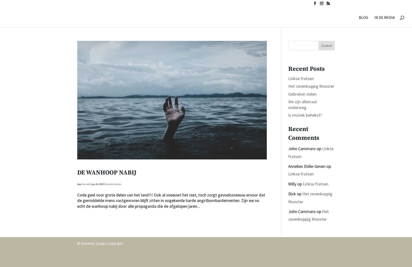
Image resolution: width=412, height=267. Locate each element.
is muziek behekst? (305, 115)
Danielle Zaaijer (113, 184)
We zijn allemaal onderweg (302, 104)
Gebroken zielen (302, 94)
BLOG (363, 18)
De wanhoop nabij (106, 173)
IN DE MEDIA (384, 18)
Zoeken (326, 46)
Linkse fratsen (301, 78)
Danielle (86, 184)
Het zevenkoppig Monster (311, 86)
